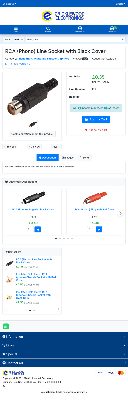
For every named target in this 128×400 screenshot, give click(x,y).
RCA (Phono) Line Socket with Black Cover (34, 261)
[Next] (120, 213)
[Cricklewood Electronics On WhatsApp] (5, 326)
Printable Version (18, 63)
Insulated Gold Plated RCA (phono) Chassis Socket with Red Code (36, 277)
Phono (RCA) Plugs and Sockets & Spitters (43, 58)
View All (35, 146)
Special (119, 3)
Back (7, 39)
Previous (10, 146)
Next (56, 146)
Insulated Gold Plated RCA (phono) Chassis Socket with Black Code (33, 294)
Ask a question (33, 133)
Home (20, 39)
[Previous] (6, 309)
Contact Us (8, 3)
